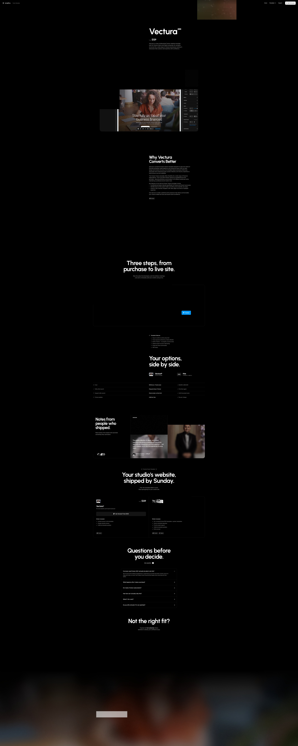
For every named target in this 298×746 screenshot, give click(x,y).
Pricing (188, 720)
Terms (97, 721)
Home (265, 3)
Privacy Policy (104, 721)
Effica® (148, 454)
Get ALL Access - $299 (177, 514)
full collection (150, 628)
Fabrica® (184, 454)
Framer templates (172, 720)
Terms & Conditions (191, 723)
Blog (169, 723)
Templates (271, 3)
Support (280, 3)
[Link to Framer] (153, 723)
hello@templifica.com (154, 720)
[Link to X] (150, 723)
